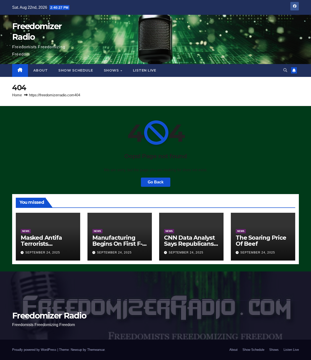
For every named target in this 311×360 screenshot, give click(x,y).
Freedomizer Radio (49, 316)
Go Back (156, 182)
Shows (112, 70)
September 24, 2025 (42, 252)
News (25, 231)
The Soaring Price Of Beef (261, 240)
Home (17, 95)
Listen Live (144, 70)
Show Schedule (75, 70)
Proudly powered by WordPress (34, 350)
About (40, 70)
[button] (285, 70)
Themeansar (95, 350)
